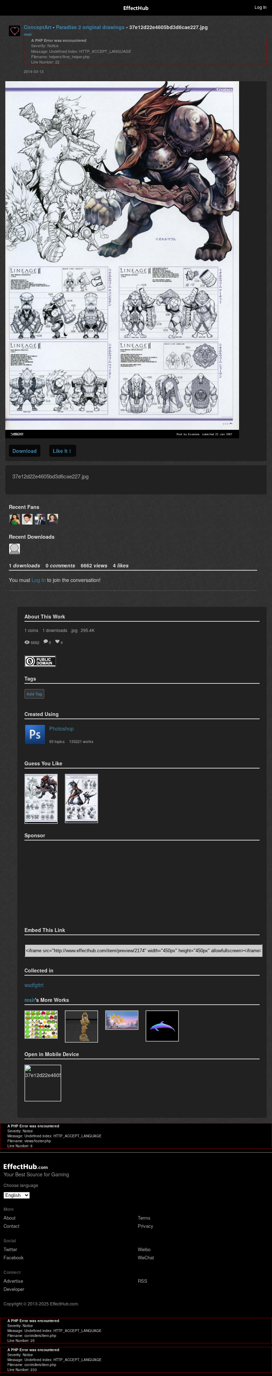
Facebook (14, 1257)
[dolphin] (162, 1026)
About (10, 1217)
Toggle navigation (8, 6)
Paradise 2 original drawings (90, 26)
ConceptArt (37, 26)
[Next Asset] (122, 436)
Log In (39, 579)
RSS (142, 1280)
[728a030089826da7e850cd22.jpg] (81, 798)
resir (28, 34)
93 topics (57, 741)
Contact (11, 1225)
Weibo (144, 1249)
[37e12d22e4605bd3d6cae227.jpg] (41, 799)
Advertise (13, 1280)
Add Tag (34, 694)
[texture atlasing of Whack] (121, 1020)
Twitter (10, 1249)
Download (24, 450)
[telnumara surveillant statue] (81, 1026)
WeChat (146, 1257)
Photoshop (61, 728)
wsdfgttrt (34, 984)
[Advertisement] (59, 881)
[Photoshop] (35, 736)
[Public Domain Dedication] (40, 664)
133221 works (81, 741)
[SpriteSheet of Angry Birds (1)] (41, 1024)
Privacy (145, 1225)
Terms (144, 1217)
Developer (14, 1289)
